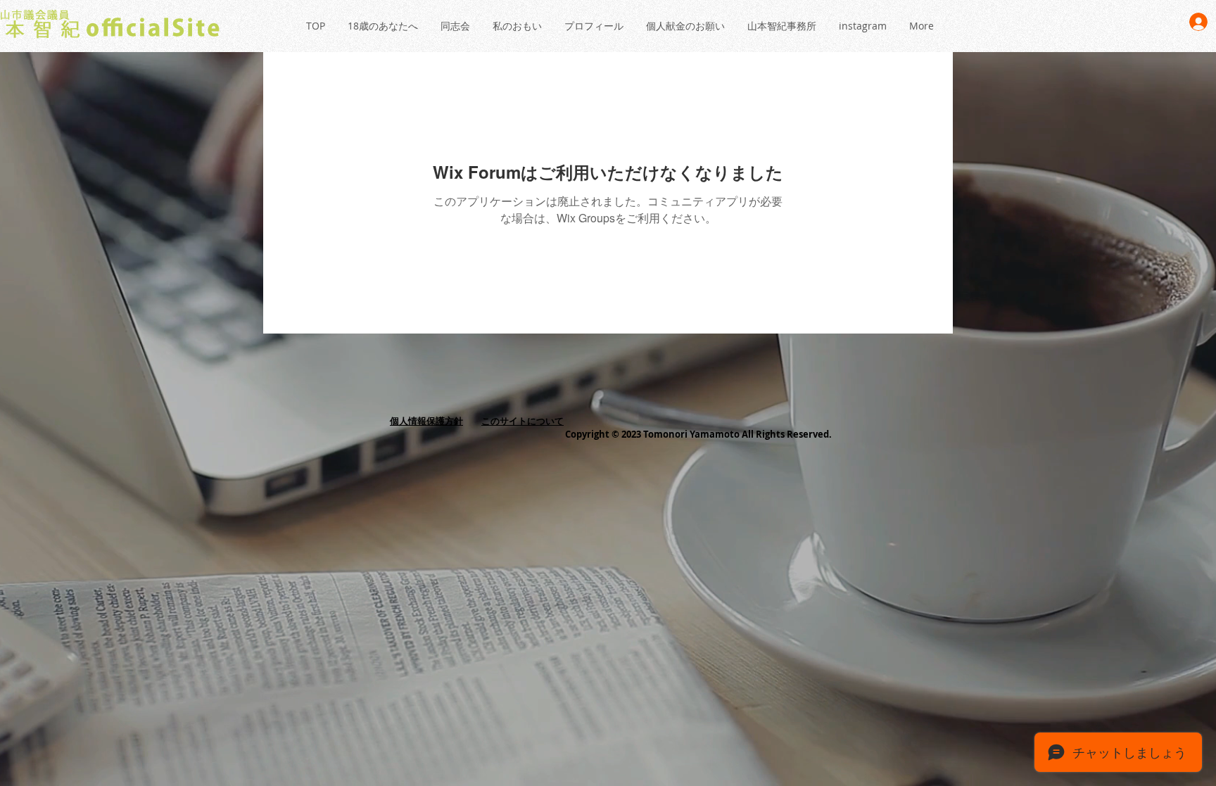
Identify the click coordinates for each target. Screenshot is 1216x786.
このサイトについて (522, 420)
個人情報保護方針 (426, 420)
